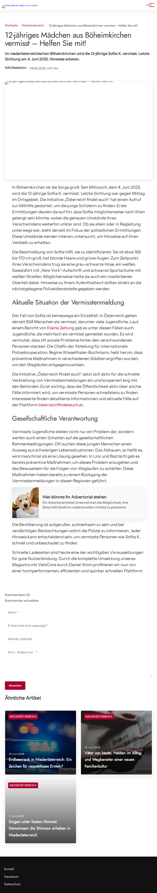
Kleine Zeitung (60, 327)
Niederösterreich (33, 25)
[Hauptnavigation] (148, 5)
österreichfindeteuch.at (60, 404)
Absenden (15, 685)
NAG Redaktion (16, 68)
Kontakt (9, 869)
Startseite (11, 25)
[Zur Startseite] (20, 5)
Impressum (11, 876)
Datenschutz (12, 884)
